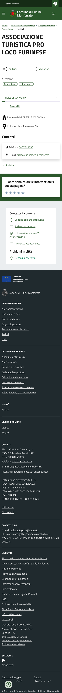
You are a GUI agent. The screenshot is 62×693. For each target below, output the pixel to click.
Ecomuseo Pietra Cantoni (15, 579)
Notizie (5, 410)
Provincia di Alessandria (14, 574)
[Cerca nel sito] (52, 13)
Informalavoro (9, 589)
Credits (18, 681)
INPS (4, 599)
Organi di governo (11, 324)
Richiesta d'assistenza (13, 644)
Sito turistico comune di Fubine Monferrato (24, 558)
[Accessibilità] (8, 684)
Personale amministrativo (15, 329)
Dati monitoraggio (11, 677)
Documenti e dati (11, 314)
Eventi (5, 432)
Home (4, 25)
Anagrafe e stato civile (14, 357)
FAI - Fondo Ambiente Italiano (18, 609)
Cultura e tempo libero (13, 372)
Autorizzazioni (9, 362)
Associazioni (7, 29)
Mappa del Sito (43, 681)
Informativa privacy (12, 614)
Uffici (4, 339)
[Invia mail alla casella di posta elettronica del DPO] (24, 530)
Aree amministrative (12, 309)
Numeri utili (8, 512)
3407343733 (26, 147)
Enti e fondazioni (11, 319)
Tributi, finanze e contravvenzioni (19, 392)
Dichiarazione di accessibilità (16, 604)
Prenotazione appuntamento (17, 640)
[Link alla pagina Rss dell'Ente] (4, 660)
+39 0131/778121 (22, 461)
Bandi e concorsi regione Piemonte (20, 594)
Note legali (7, 619)
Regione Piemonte (12, 3)
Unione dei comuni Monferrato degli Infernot (25, 563)
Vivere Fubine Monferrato (23, 25)
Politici (5, 334)
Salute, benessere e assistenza (18, 387)
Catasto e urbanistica (13, 367)
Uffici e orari (8, 507)
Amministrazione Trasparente (17, 629)
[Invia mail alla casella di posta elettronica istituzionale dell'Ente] (26, 466)
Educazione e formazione (15, 377)
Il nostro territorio (46, 25)
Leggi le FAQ (8, 633)
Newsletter (8, 665)
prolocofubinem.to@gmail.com (33, 155)
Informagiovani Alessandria (16, 584)
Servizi (37, 677)
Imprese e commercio (13, 382)
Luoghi (5, 427)
